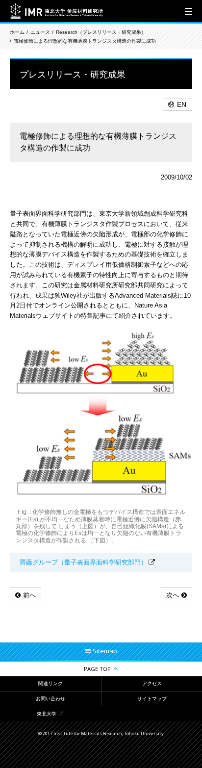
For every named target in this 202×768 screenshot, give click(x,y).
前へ (29, 595)
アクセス (152, 683)
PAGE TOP (97, 668)
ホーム (17, 32)
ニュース (40, 32)
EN (181, 104)
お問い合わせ (50, 698)
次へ (172, 595)
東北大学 (46, 714)
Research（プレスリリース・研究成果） (101, 32)
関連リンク (50, 683)
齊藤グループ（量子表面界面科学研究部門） (83, 562)
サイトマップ (152, 698)
